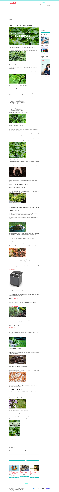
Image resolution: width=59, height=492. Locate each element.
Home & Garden (11, 19)
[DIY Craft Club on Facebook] (42, 2)
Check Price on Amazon (12, 327)
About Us (18, 483)
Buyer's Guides (35, 4)
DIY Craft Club (12, 488)
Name (10, 450)
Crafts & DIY (26, 4)
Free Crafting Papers (47, 4)
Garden (20, 471)
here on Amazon (33, 97)
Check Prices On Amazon (15, 298)
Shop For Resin (42, 36)
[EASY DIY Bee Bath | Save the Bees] (24, 468)
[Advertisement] (29, 11)
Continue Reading (13, 477)
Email (25, 450)
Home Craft (32, 4)
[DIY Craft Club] (12, 3)
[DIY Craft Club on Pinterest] (44, 2)
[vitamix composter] (16, 287)
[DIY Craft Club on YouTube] (43, 2)
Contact (18, 484)
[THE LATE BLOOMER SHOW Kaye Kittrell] (34, 468)
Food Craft (29, 4)
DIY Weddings (39, 4)
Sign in (46, 2)
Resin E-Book (48, 5)
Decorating (10, 471)
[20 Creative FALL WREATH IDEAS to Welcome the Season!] (14, 468)
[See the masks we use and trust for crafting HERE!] (45, 75)
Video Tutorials (43, 4)
